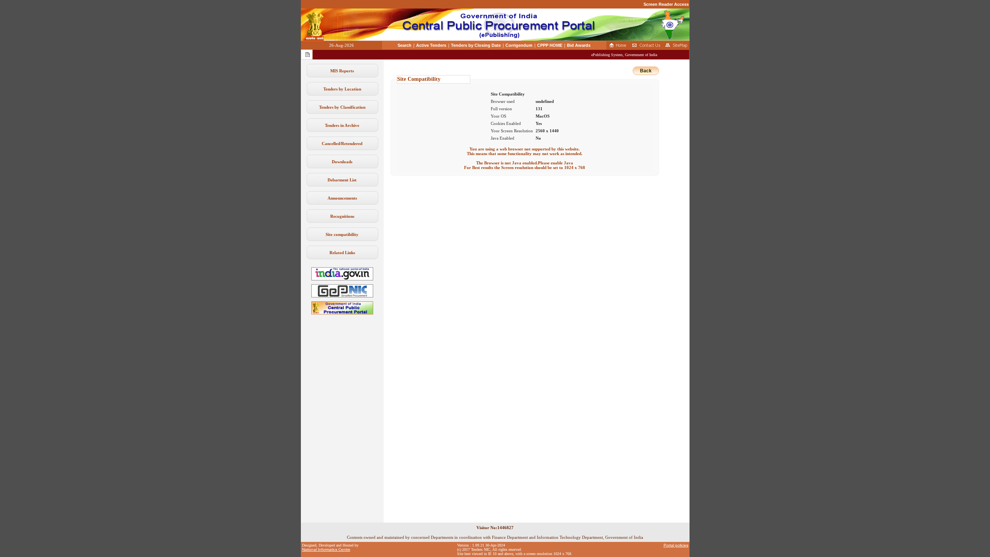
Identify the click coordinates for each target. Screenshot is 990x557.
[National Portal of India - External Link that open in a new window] (342, 279)
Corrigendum (519, 45)
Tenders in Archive (342, 125)
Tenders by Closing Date (476, 45)
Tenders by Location (342, 89)
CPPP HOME (549, 45)
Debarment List (342, 180)
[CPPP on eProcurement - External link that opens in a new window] (342, 313)
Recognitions (342, 216)
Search (404, 45)
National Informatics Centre (326, 549)
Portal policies (676, 545)
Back (646, 70)
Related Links (342, 252)
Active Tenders (431, 45)
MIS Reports (342, 70)
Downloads (342, 161)
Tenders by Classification (342, 107)
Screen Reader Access (666, 4)
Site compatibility (342, 234)
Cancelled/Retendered (342, 143)
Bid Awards (579, 45)
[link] (342, 296)
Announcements (342, 198)
